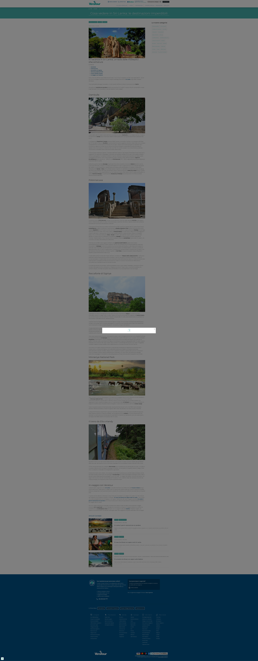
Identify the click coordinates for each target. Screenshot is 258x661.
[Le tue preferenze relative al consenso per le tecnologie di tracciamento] (2, 658)
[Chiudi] (154, 329)
